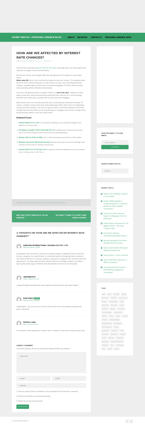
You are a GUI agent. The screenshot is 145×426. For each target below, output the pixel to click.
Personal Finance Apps (118, 37)
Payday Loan (29, 322)
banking (116, 294)
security (111, 338)
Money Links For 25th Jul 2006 (30, 137)
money (104, 320)
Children (113, 298)
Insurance (121, 309)
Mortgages (55, 202)
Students (105, 345)
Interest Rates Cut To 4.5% (29, 123)
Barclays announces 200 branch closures (34, 142)
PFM (121, 331)
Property (105, 334)
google (113, 309)
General (105, 309)
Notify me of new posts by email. (30, 401)
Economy (25, 202)
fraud (121, 305)
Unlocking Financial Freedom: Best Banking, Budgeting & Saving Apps (115, 269)
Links (111, 316)
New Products (106, 327)
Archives (82, 37)
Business (105, 298)
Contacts (96, 37)
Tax (112, 345)
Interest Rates (41, 202)
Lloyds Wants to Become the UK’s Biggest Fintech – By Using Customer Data (116, 225)
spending (105, 342)
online (116, 327)
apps (109, 294)
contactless (123, 298)
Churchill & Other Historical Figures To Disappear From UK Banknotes (115, 216)
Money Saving (106, 323)
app (103, 294)
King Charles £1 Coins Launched (116, 255)
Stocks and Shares (117, 342)
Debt (121, 301)
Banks (124, 294)
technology (119, 345)
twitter (117, 349)
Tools (109, 349)
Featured (32, 202)
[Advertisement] (72, 16)
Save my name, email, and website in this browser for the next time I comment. (48, 391)
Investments (118, 312)
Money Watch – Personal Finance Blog (37, 37)
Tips (103, 349)
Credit (104, 301)
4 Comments (47, 61)
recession (114, 334)
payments (105, 331)
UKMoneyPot (29, 277)
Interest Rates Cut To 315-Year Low (32, 149)
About (71, 37)
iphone (104, 316)
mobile (125, 316)
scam (104, 338)
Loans (49, 202)
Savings (62, 202)
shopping (120, 338)
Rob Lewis (38, 61)
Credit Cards (113, 301)
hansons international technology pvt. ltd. (45, 245)
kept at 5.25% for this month (46, 68)
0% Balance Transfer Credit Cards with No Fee (36, 130)
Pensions (114, 331)
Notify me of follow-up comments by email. (34, 396)
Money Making (114, 320)
